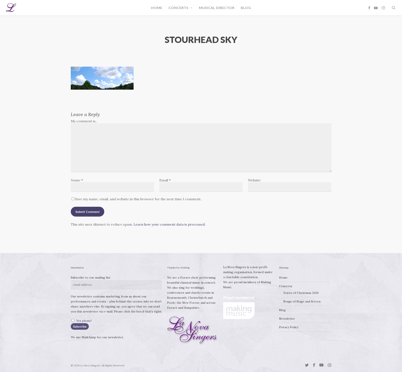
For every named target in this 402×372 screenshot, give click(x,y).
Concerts (285, 286)
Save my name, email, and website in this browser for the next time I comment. (138, 199)
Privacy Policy (288, 327)
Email (165, 180)
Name (77, 180)
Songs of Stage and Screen (302, 301)
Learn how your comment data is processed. (170, 224)
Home (283, 277)
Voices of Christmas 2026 (301, 293)
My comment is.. (84, 121)
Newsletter (287, 318)
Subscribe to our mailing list (90, 277)
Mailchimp (89, 337)
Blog (282, 310)
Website (254, 180)
